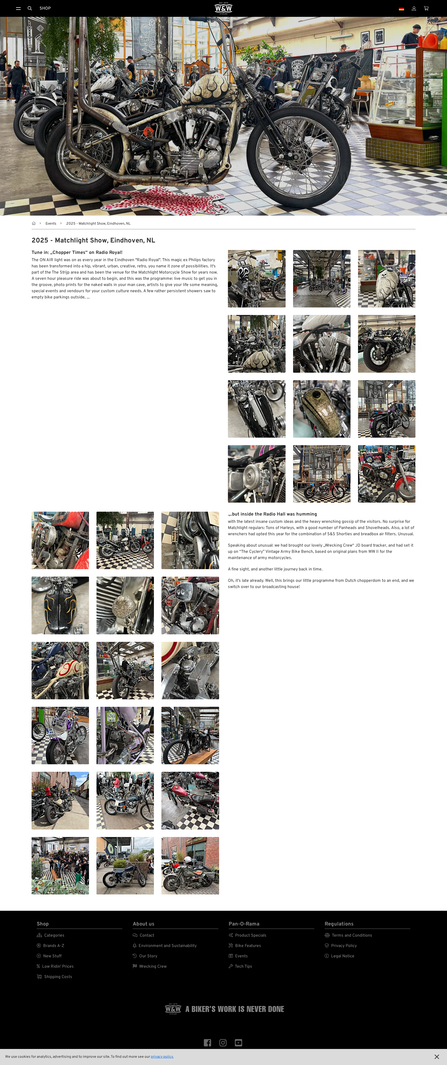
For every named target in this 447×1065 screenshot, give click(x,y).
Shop (45, 8)
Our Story (145, 956)
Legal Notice (339, 956)
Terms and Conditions (348, 935)
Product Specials (247, 935)
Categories (50, 935)
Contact (143, 935)
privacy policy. (162, 1057)
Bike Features (245, 946)
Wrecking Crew (150, 966)
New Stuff (49, 956)
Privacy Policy (341, 946)
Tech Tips (240, 966)
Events (51, 224)
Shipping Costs (54, 977)
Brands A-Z (50, 946)
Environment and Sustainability (165, 946)
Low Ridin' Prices (55, 966)
